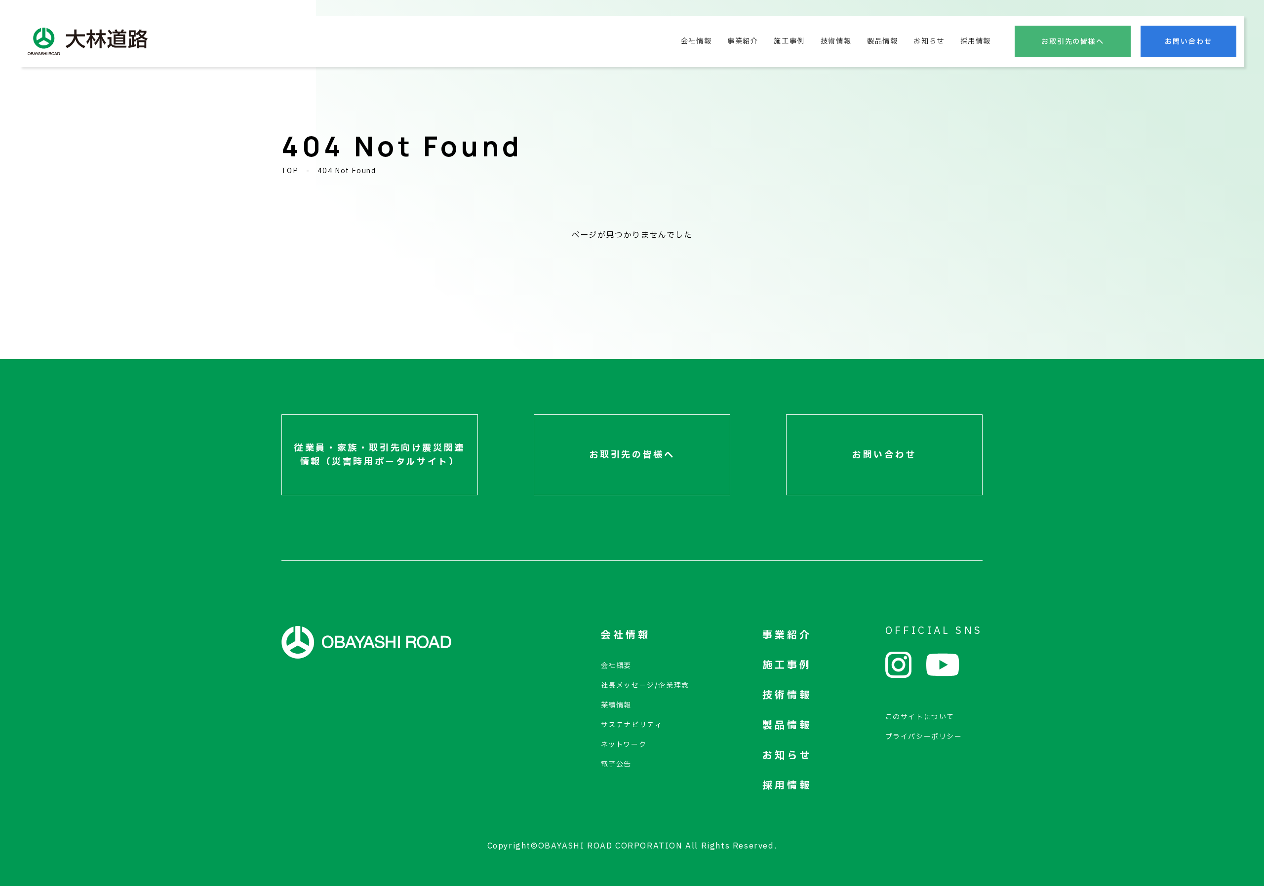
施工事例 (789, 41)
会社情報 (696, 41)
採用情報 (975, 41)
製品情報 (882, 41)
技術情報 (836, 41)
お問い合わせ (1188, 42)
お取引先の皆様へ (1073, 42)
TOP (289, 171)
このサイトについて (919, 717)
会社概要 (616, 666)
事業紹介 (742, 41)
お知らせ (928, 41)
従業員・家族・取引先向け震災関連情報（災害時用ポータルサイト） (379, 455)
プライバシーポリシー (923, 737)
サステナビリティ (632, 725)
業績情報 (616, 705)
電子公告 (616, 764)
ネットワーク (624, 744)
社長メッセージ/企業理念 (645, 685)
